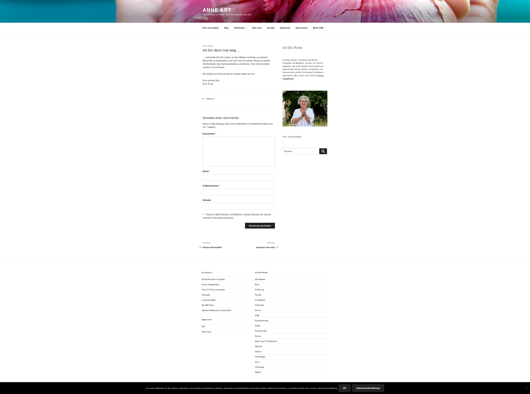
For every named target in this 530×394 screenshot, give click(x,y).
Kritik (257, 315)
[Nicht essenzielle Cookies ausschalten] (526, 388)
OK (344, 388)
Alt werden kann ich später (213, 279)
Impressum (285, 27)
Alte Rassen (260, 279)
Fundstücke (260, 300)
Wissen (258, 372)
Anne (210, 46)
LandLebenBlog (209, 300)
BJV (203, 326)
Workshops (239, 27)
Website (207, 200)
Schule (258, 336)
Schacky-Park (261, 330)
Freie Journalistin (210, 27)
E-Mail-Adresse (211, 185)
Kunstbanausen (262, 320)
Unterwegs (259, 367)
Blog (226, 27)
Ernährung (259, 289)
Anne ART (217, 9)
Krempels (206, 294)
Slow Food (206, 331)
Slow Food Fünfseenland (266, 341)
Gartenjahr (259, 305)
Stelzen (258, 351)
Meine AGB (318, 27)
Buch (257, 284)
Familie (210, 99)
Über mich (257, 27)
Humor (258, 310)
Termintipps (260, 356)
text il (257, 361)
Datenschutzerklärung (368, 388)
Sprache (258, 346)
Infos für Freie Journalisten (213, 289)
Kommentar (209, 133)
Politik (257, 325)
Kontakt (271, 27)
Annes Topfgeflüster (210, 284)
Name (206, 171)
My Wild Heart (208, 305)
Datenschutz (302, 27)
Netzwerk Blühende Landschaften (216, 310)
